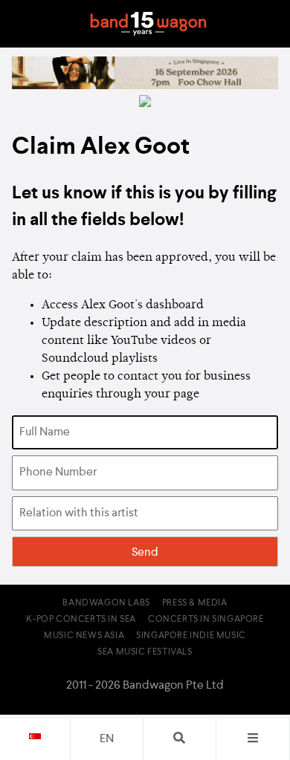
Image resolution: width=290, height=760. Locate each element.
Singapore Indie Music (191, 635)
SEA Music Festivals (144, 652)
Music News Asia (84, 635)
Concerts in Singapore (206, 619)
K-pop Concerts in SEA (81, 619)
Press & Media (195, 603)
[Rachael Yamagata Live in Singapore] (145, 86)
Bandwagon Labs (105, 603)
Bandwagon (148, 24)
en (107, 739)
